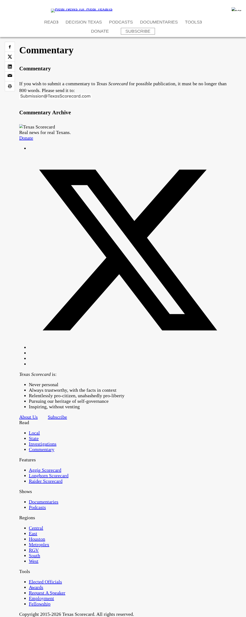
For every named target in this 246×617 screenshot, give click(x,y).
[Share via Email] (10, 76)
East (33, 533)
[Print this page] (10, 86)
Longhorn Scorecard (48, 475)
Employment (41, 598)
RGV (34, 550)
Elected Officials (45, 581)
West (33, 561)
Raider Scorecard (45, 481)
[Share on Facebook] (10, 47)
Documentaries (159, 22)
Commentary (41, 449)
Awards (36, 587)
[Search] (236, 9)
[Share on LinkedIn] (10, 66)
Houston (37, 539)
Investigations (42, 443)
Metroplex (39, 544)
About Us (28, 417)
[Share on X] (10, 56)
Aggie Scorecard (45, 470)
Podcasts (121, 22)
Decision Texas (84, 22)
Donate (100, 31)
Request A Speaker (47, 592)
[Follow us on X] (128, 347)
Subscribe (137, 31)
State (34, 438)
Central (36, 528)
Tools (192, 22)
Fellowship (39, 603)
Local (34, 432)
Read (50, 22)
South (34, 555)
